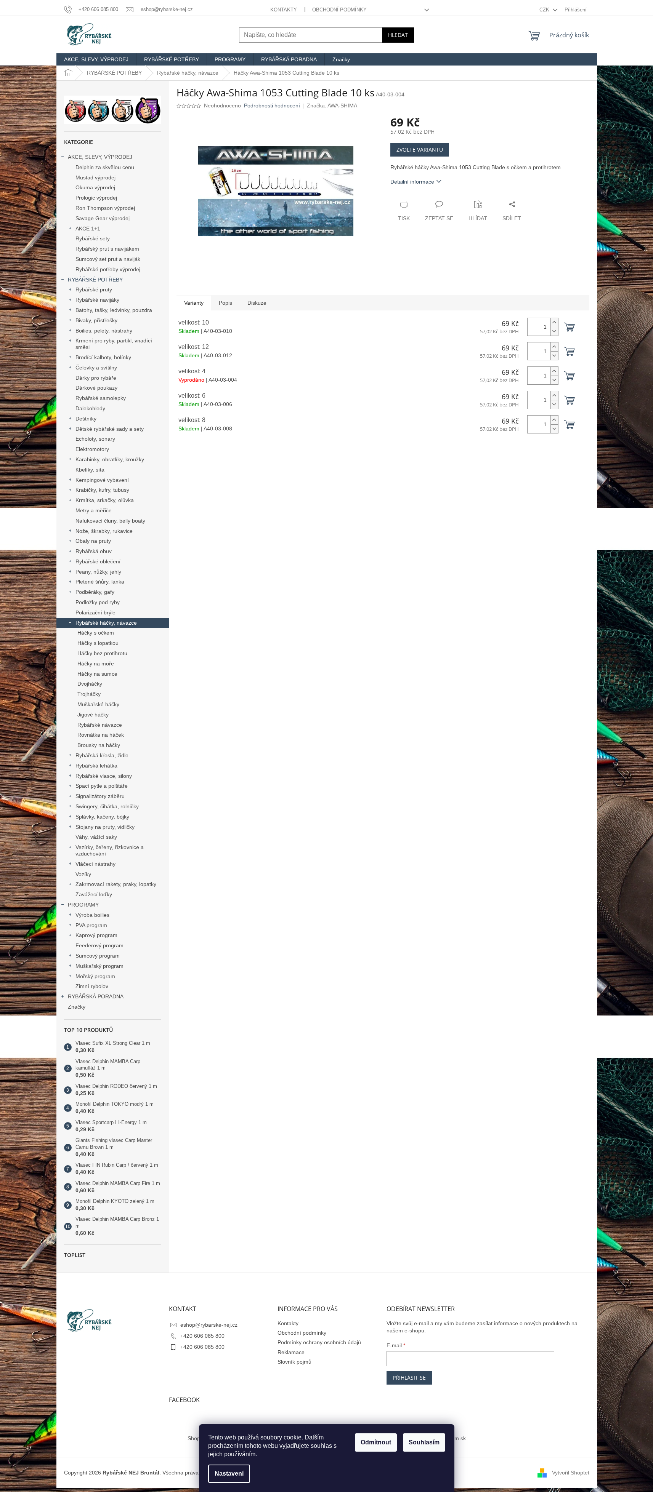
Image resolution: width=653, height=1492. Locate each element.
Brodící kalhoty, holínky (103, 357)
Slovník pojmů (294, 1362)
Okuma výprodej (95, 187)
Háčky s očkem (95, 633)
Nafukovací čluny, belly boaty (110, 521)
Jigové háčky (93, 715)
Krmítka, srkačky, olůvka (104, 500)
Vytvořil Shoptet (570, 1473)
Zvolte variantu (419, 149)
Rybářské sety (92, 238)
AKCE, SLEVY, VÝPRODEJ (100, 157)
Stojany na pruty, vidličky (105, 827)
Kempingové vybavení (102, 480)
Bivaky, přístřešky (96, 320)
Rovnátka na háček (100, 735)
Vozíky (83, 874)
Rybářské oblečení (97, 561)
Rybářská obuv (93, 551)
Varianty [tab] (194, 303)
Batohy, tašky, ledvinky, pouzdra (113, 310)
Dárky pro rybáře (95, 378)
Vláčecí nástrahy (95, 864)
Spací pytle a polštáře (101, 786)
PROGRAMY (83, 905)
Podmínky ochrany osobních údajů (319, 1342)
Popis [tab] (225, 303)
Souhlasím (424, 1442)
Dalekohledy (90, 408)
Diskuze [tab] (256, 303)
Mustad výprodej (95, 177)
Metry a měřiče (93, 510)
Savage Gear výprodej (102, 218)
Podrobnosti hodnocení (272, 105)
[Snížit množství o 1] (554, 331)
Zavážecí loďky (93, 894)
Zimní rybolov (91, 986)
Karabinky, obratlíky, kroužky (109, 459)
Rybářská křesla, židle (101, 755)
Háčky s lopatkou (98, 643)
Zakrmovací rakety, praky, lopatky (115, 884)
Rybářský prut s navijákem (107, 249)
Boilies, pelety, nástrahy (103, 331)
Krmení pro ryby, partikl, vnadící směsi (113, 343)
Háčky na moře (95, 663)
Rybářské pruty (93, 289)
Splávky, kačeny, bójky (102, 817)
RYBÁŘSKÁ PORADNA (96, 996)
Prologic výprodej (96, 198)
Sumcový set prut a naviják (107, 259)
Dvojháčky (89, 684)
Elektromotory (92, 449)
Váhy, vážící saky (96, 837)
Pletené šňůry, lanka (99, 582)
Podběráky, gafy (94, 592)
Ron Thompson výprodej (105, 208)
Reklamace (291, 1352)
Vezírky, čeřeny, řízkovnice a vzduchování (109, 850)
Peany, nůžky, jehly (98, 572)
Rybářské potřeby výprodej (107, 269)
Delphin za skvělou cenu (104, 167)
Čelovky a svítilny (96, 368)
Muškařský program (99, 966)
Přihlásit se (409, 1377)
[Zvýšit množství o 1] (554, 322)
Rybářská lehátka (96, 766)
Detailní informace (412, 182)
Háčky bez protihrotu (102, 653)
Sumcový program (97, 956)
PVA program (91, 925)
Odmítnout (376, 1442)
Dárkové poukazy (96, 388)
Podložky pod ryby (97, 602)
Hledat (398, 34)
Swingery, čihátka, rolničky (107, 806)
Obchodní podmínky (339, 10)
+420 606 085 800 (202, 1336)
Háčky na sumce (97, 674)
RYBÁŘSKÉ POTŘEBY (95, 280)
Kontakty (283, 10)
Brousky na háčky (98, 745)
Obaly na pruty (93, 541)
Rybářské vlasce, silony (103, 776)
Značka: (332, 105)
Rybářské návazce (99, 725)
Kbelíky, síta (89, 470)
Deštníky (85, 419)
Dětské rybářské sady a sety (109, 429)
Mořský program (95, 976)
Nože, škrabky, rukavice (104, 531)
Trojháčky (89, 694)
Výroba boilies (92, 915)
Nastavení (229, 1473)
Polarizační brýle (95, 612)
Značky (76, 1007)
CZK (545, 10)
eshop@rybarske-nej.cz (208, 1325)
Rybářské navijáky (97, 300)
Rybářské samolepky (100, 398)
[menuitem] (96, 59)
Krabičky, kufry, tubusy (102, 490)
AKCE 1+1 (87, 228)
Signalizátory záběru (100, 796)
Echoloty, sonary (95, 439)
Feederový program (99, 945)
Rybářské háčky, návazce (106, 623)
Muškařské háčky (98, 704)
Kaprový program (96, 935)
